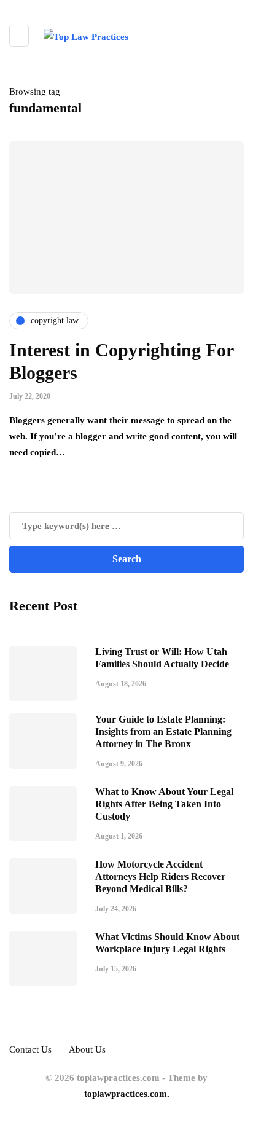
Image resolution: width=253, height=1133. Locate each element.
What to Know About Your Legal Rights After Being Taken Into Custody (164, 803)
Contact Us (30, 1049)
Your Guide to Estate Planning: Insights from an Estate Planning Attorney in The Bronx (163, 731)
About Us (87, 1049)
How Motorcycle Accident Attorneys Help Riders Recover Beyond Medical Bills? (160, 876)
